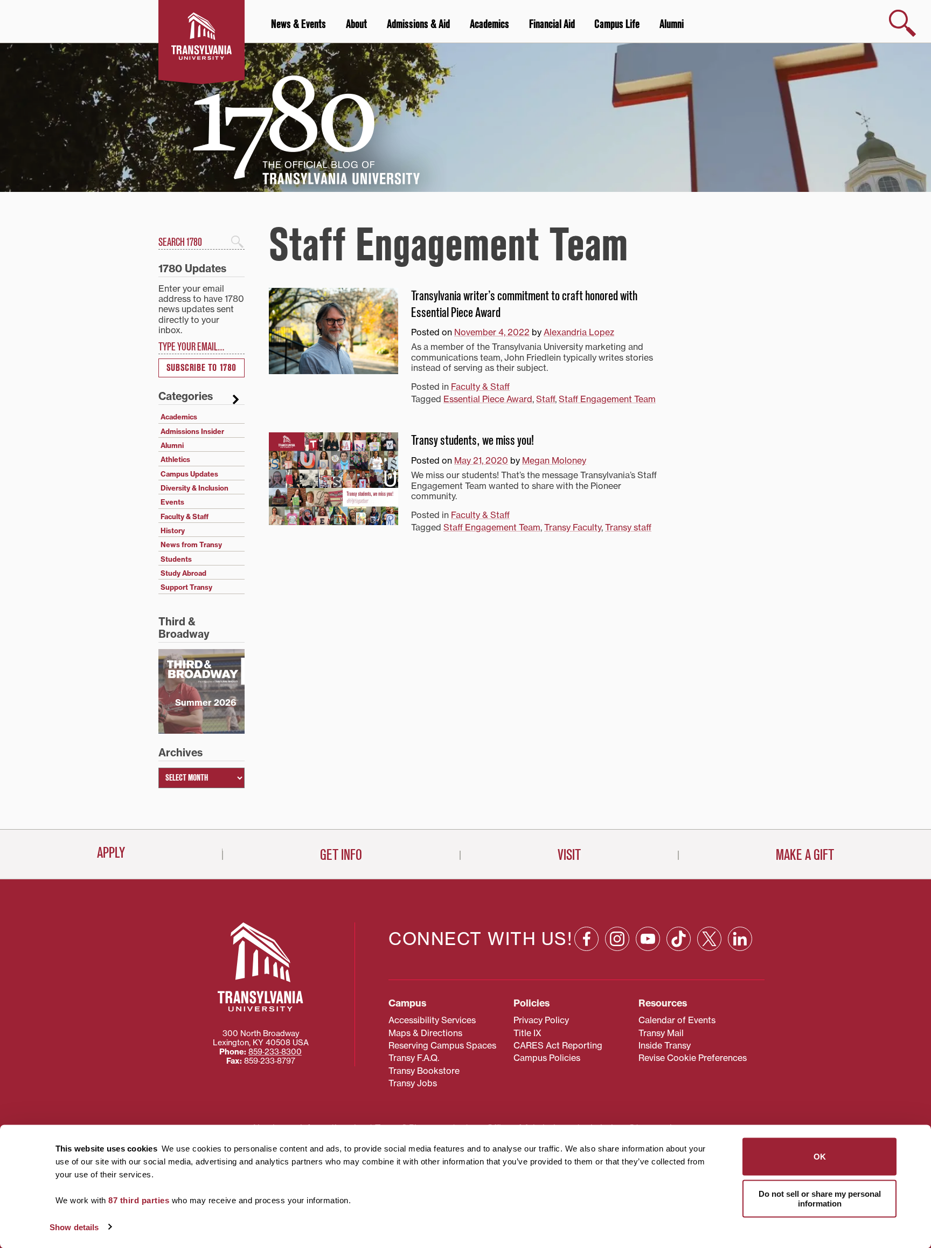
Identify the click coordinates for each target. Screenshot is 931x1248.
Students (176, 559)
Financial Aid (552, 24)
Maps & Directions (425, 1033)
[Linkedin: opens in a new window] (740, 939)
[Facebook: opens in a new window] (586, 939)
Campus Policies (546, 1057)
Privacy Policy (541, 1020)
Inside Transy (664, 1045)
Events (172, 502)
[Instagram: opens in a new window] (617, 939)
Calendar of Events (676, 1020)
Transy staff (628, 527)
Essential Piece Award (487, 399)
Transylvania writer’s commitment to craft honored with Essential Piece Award (524, 304)
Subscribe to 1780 (201, 368)
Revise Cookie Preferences (692, 1057)
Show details (74, 1226)
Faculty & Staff (480, 386)
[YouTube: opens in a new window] (648, 939)
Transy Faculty (572, 527)
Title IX (527, 1033)
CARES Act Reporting (557, 1045)
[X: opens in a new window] (709, 939)
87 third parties (138, 1200)
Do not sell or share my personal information (820, 1198)
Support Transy (186, 587)
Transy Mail (661, 1033)
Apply (111, 853)
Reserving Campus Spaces (442, 1045)
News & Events (298, 24)
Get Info (341, 855)
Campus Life (617, 24)
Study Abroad (183, 573)
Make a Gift (805, 855)
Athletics (175, 459)
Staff (545, 399)
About (356, 24)
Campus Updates (189, 474)
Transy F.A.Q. (413, 1057)
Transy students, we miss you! (472, 440)
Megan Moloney (554, 460)
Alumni (671, 24)
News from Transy (191, 544)
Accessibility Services (432, 1020)
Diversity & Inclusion (194, 488)
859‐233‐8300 (275, 1052)
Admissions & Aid (418, 24)
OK (820, 1156)
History (173, 530)
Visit (569, 855)
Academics (489, 24)
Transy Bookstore (424, 1070)
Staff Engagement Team (607, 399)
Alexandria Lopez (579, 332)
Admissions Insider (192, 431)
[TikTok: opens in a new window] (678, 939)
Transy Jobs (412, 1083)
